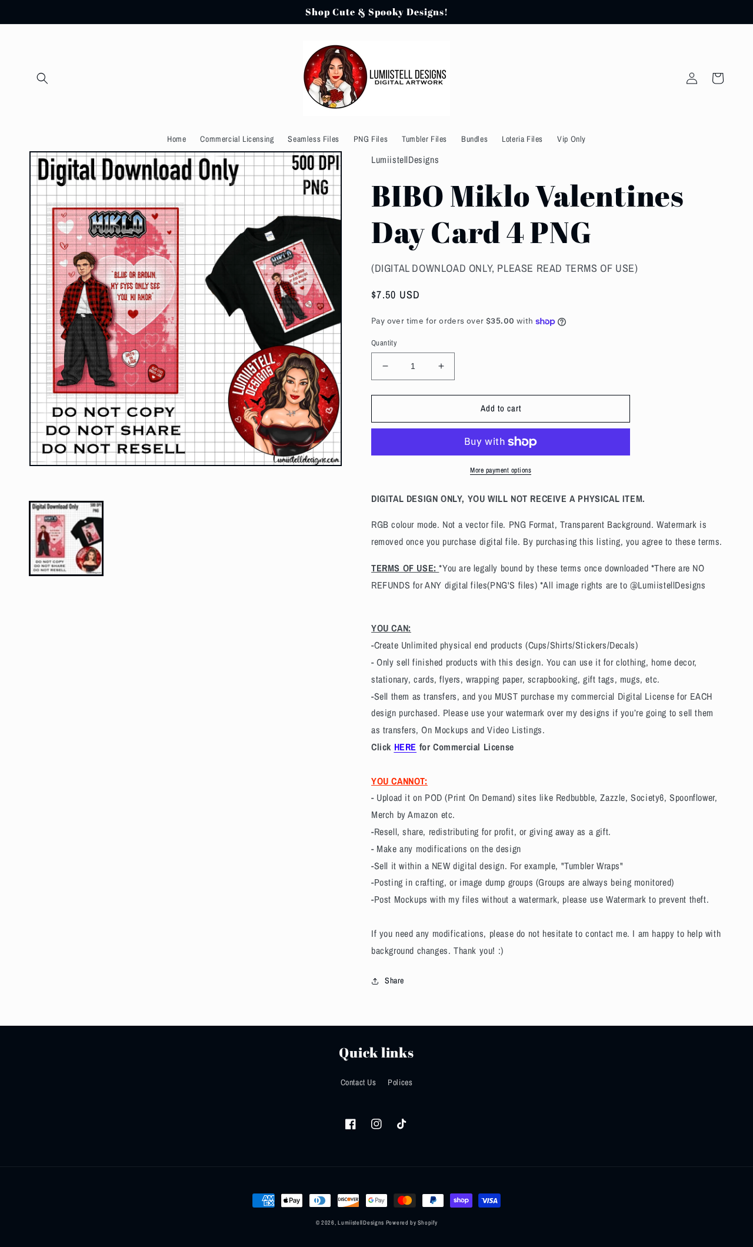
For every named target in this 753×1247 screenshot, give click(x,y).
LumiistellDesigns (362, 1222)
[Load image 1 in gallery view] (66, 538)
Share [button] (394, 980)
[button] (42, 78)
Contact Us (358, 1082)
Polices (400, 1082)
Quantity (384, 343)
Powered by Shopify (412, 1222)
